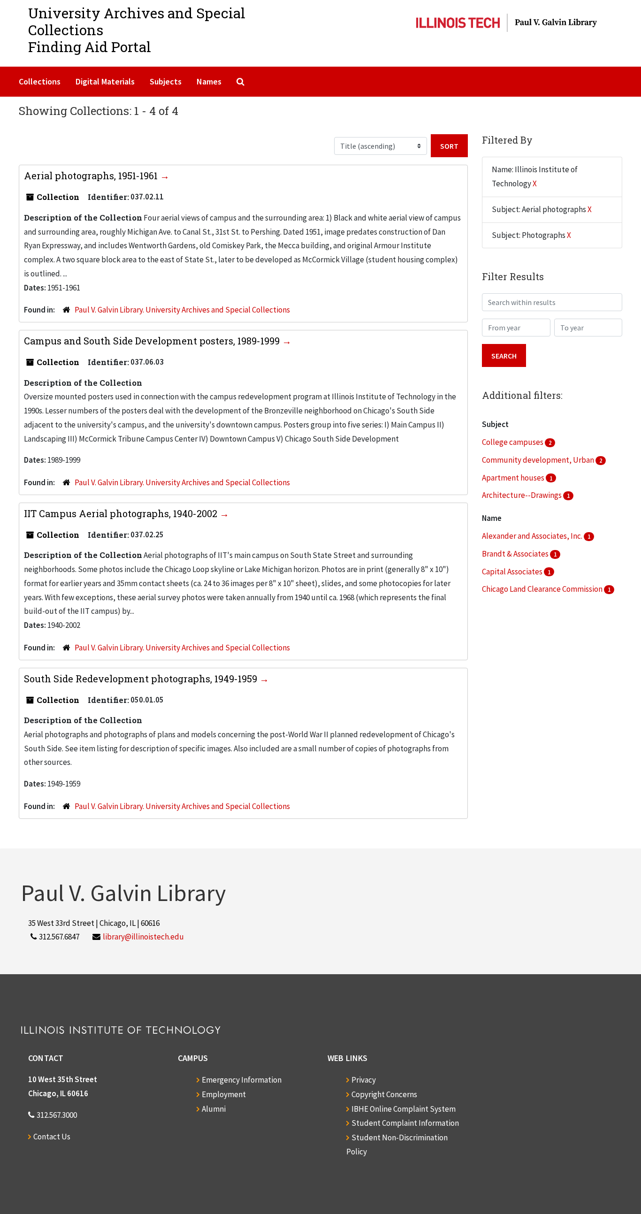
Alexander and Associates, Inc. (533, 536)
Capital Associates (513, 571)
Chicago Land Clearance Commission (543, 589)
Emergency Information (242, 1080)
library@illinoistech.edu (143, 936)
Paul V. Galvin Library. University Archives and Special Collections (182, 310)
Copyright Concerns (384, 1094)
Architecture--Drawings (522, 495)
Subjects (166, 81)
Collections (40, 81)
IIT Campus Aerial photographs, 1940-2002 (122, 513)
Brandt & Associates (516, 554)
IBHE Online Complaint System (403, 1109)
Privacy (363, 1080)
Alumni (214, 1109)
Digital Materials (105, 81)
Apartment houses (514, 478)
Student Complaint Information (405, 1123)
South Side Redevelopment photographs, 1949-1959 (141, 678)
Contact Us (51, 1136)
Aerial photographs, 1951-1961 (92, 175)
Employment (224, 1094)
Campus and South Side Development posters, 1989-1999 (153, 341)
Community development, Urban (538, 460)
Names (209, 81)
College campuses (513, 442)
